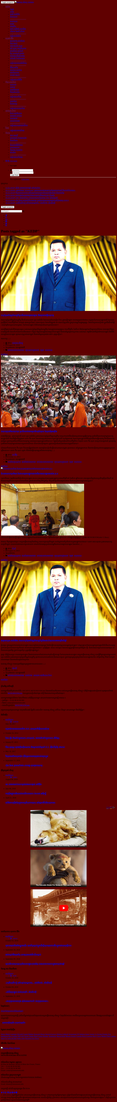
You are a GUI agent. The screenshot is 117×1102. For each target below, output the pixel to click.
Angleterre (52, 1036)
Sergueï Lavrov (50, 1034)
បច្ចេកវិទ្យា (13, 101)
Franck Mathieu (28, 1034)
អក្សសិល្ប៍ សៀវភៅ (16, 51)
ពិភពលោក (13, 17)
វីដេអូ (7, 128)
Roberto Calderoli (62, 1034)
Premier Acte (106, 1034)
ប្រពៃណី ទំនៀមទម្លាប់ (17, 58)
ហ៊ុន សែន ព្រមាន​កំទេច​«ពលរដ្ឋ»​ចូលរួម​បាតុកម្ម (24, 765)
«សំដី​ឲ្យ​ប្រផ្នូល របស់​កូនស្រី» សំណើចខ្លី (20, 992)
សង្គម (12, 24)
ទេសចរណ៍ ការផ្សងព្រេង (18, 138)
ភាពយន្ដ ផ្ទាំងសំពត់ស (17, 56)
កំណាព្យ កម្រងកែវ (16, 150)
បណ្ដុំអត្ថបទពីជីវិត (16, 79)
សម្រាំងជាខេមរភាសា (29, 462)
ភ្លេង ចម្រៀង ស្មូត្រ (16, 46)
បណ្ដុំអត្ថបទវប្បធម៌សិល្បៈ (18, 63)
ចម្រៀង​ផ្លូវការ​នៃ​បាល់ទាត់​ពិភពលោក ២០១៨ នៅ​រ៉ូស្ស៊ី (25, 793)
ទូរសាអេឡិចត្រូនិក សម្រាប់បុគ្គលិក (13, 1023)
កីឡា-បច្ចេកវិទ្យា (10, 82)
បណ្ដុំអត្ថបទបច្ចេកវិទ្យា (17, 108)
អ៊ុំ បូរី (14, 548)
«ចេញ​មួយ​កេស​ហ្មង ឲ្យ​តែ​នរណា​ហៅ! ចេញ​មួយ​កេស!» (27, 1001)
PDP (19, 1036)
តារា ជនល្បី (14, 135)
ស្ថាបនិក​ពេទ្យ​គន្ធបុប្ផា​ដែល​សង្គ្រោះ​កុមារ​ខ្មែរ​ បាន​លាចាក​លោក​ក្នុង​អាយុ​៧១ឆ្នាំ (34, 964)
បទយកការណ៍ (15, 121)
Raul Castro (38, 1036)
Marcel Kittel (61, 1036)
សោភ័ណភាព (14, 72)
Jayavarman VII (74, 1034)
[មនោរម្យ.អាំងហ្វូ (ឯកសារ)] (24, 2)
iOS (22, 1036)
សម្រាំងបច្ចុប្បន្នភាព (14, 462)
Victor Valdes (29, 1036)
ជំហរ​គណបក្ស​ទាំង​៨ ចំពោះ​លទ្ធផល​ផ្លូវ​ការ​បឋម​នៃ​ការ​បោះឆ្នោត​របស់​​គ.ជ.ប (29, 473)
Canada (79, 1036)
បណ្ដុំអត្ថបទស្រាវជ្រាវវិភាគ (19, 125)
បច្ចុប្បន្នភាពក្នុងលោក (32, 350)
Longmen (14, 1034)
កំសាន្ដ (7, 133)
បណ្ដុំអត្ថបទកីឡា (15, 97)
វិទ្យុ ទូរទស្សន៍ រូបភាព (17, 53)
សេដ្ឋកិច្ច (13, 26)
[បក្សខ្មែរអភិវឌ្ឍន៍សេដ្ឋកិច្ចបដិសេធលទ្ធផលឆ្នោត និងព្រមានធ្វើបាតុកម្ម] (58, 310)
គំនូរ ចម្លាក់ (13, 43)
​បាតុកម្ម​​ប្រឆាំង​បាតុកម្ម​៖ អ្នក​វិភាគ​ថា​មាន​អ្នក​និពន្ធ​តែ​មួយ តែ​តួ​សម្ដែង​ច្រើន (29, 431)
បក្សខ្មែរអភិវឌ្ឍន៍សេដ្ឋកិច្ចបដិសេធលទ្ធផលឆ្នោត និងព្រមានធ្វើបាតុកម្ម (27, 315)
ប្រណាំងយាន (14, 90)
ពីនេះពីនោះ (14, 140)
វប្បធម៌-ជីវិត (9, 38)
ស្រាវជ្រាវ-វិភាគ (10, 111)
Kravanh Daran (39, 1034)
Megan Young (71, 1036)
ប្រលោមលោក (15, 147)
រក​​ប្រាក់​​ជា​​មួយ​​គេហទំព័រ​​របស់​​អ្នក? (12, 1011)
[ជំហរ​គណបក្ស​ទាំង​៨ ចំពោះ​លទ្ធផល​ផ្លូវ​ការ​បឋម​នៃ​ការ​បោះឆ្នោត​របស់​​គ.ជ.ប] (26, 469)
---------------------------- (18, 19)
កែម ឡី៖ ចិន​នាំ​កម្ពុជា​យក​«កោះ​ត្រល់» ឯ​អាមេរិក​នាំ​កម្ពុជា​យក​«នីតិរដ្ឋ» (32, 738)
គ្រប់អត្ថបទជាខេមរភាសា (16, 350)
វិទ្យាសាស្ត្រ (13, 104)
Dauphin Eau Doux (32, 1038)
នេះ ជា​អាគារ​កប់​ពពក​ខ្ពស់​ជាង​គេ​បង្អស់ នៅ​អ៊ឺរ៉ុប (23, 784)
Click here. (25, 179)
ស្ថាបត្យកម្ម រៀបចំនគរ (17, 41)
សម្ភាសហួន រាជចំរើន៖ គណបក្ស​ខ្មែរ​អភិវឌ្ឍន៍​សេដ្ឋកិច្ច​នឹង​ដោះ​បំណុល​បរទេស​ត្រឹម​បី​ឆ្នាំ (34, 640)
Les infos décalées (11, 1038)
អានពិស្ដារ (4, 354)
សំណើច (13, 152)
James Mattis (5, 1034)
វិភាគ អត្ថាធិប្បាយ (16, 113)
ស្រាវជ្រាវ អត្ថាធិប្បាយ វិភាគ (42, 675)
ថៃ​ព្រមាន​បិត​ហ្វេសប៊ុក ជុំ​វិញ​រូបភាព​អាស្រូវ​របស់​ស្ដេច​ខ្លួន (26, 756)
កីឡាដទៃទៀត (15, 92)
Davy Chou (97, 1036)
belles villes (21, 1038)
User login (13, 161)
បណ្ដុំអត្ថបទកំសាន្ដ (16, 157)
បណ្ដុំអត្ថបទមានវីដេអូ (17, 130)
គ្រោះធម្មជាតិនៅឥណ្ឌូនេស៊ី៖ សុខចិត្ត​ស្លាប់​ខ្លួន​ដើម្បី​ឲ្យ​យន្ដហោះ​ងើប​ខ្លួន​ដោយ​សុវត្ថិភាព (38, 945)
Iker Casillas (12, 1036)
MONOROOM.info (15, 693)
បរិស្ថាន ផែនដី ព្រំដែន (17, 31)
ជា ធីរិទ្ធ (14, 455)
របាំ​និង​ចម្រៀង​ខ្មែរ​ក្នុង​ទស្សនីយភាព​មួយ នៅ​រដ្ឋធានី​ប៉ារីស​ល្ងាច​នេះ (30, 802)
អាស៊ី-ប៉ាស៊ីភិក (15, 14)
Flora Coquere (87, 1036)
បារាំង (12, 12)
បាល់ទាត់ (13, 85)
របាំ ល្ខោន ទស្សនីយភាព (18, 48)
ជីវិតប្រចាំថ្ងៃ (14, 67)
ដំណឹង (7, 7)
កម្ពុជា (12, 9)
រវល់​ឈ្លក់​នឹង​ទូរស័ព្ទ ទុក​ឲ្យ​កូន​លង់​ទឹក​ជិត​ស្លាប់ (23, 954)
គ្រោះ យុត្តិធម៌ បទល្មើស (18, 29)
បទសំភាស (28, 675)
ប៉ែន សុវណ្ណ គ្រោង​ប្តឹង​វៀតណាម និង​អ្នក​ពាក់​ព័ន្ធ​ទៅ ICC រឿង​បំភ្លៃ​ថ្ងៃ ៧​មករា (35, 747)
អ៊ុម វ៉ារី (14, 668)
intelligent (4, 1036)
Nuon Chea (105, 1036)
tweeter (92, 1034)
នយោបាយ (13, 21)
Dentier (45, 1036)
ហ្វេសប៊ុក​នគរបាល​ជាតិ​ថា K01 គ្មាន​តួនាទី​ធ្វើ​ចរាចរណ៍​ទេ (27, 728)
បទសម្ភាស (13, 118)
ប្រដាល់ (12, 87)
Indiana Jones (84, 1034)
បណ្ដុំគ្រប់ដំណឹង (15, 36)
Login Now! (14, 175)
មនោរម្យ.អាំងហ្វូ (17, 343)
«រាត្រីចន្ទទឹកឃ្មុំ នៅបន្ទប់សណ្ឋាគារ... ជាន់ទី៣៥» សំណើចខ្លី (28, 982)
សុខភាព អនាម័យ (16, 70)
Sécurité (20, 1034)
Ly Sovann (98, 1034)
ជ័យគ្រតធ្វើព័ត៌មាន (16, 145)
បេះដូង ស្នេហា (15, 75)
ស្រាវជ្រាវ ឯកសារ (16, 116)
